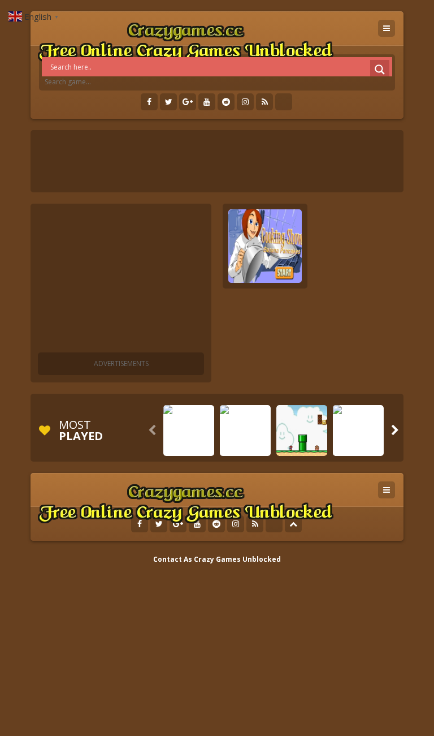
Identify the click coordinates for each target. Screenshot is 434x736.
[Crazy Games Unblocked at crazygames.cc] (185, 39)
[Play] (188, 447)
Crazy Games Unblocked (237, 559)
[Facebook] (149, 101)
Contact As (172, 559)
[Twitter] (168, 101)
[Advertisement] (121, 280)
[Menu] (386, 28)
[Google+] (187, 101)
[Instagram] (245, 101)
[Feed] (264, 101)
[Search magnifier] (379, 69)
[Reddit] (226, 101)
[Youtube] (206, 101)
